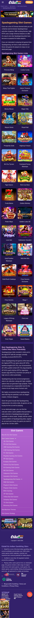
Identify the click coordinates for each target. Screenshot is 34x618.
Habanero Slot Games (10, 473)
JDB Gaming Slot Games (11, 447)
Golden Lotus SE (24, 221)
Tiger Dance (9, 185)
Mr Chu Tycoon (9, 164)
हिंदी (15, 598)
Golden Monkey (25, 203)
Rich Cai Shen (25, 185)
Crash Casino (18, 594)
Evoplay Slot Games (10, 461)
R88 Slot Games (8, 482)
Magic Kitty (25, 109)
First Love (25, 318)
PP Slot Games (8, 459)
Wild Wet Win (25, 258)
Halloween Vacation (24, 240)
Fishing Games (18, 595)
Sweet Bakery (24, 339)
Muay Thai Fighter (9, 88)
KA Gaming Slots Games (11, 467)
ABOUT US (5, 594)
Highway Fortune (25, 145)
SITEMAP (5, 592)
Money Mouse (9, 109)
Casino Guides (6, 598)
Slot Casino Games (22, 6)
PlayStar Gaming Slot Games (12, 456)
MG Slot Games (8, 470)
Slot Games (12, 6)
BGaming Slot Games (10, 505)
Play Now (29, 2)
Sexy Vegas (9, 339)
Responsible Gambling (11, 584)
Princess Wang (9, 70)
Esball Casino (4, 6)
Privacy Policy (14, 586)
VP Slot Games (8, 494)
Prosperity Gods (9, 145)
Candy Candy (25, 70)
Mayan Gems (9, 127)
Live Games (5, 597)
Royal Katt (25, 127)
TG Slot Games (8, 502)
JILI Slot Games (8, 441)
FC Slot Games (8, 453)
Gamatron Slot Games (10, 476)
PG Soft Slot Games (9, 444)
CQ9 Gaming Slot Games (11, 450)
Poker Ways (9, 221)
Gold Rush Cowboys (9, 279)
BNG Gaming (7, 491)
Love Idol (9, 240)
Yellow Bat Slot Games (10, 496)
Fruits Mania (9, 203)
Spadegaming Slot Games (11, 479)
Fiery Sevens (9, 300)
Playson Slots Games (10, 488)
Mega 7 (25, 300)
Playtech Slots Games (10, 485)
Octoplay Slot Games (10, 499)
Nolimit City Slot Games (11, 464)
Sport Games (18, 597)
